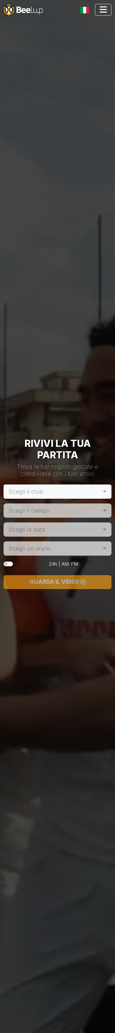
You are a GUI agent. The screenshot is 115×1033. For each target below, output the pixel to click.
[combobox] (57, 491)
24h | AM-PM (63, 564)
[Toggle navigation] (86, 9)
